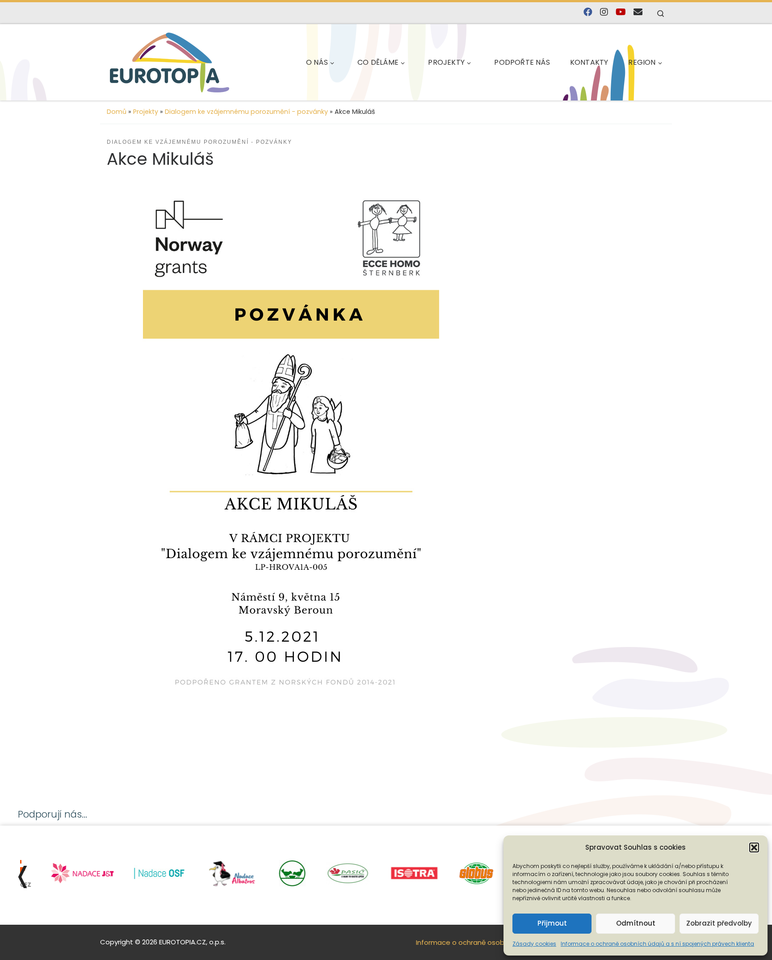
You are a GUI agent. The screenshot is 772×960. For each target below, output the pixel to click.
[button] (754, 847)
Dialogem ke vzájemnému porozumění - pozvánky (246, 111)
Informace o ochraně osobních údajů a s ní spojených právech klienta (657, 943)
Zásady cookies (534, 943)
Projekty (145, 111)
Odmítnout (635, 923)
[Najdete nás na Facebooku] (587, 12)
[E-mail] (638, 12)
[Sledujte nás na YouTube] (621, 12)
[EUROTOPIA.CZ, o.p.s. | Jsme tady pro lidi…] (169, 62)
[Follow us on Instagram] (604, 12)
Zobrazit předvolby (719, 923)
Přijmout (552, 923)
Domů (116, 111)
